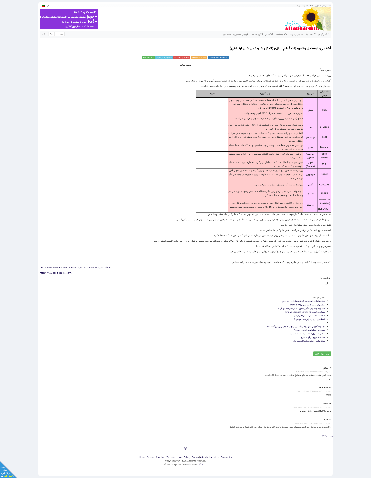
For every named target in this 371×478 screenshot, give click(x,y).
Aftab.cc (203, 464)
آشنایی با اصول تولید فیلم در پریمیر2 (309, 330)
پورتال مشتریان (240, 34)
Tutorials (171, 457)
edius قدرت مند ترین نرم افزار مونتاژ (309, 316)
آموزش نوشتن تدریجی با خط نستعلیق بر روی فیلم (303, 301)
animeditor (195, 57)
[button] (42, 6)
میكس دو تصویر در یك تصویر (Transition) (307, 305)
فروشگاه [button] (281, 34)
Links (179, 457)
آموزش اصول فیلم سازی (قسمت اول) (308, 341)
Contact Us (226, 457)
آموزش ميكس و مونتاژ (163, 57)
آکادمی (268, 34)
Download (160, 457)
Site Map (204, 457)
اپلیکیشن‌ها (295, 34)
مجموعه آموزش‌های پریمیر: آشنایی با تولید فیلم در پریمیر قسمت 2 (296, 326)
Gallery (187, 457)
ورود (298, 5)
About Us (214, 457)
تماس (226, 34)
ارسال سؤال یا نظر (322, 354)
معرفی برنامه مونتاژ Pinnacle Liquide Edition (305, 312)
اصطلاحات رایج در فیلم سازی (313, 337)
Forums (150, 457)
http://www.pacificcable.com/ (56, 273)
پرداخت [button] (256, 34)
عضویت (305, 5)
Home (142, 457)
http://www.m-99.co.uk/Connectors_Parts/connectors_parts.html (75, 267)
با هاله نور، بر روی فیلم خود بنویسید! (309, 319)
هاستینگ (309, 34)
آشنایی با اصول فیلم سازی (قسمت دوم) (307, 334)
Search (195, 457)
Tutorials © (327, 436)
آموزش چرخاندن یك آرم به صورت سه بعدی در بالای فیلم (301, 308)
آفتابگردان (322, 34)
